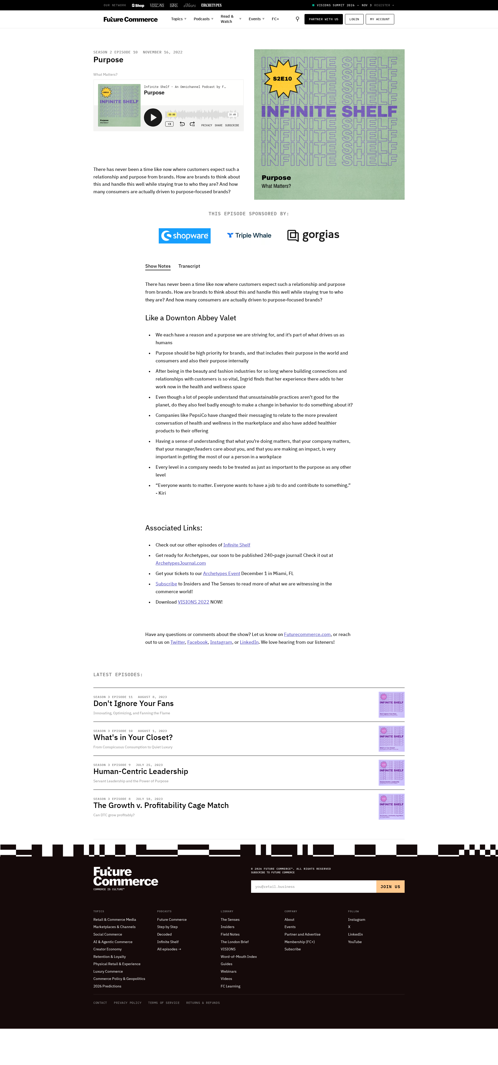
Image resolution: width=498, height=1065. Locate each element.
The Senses (230, 920)
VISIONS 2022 (193, 602)
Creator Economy (107, 949)
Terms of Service (163, 1003)
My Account (380, 19)
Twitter (177, 642)
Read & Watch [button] (231, 19)
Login (354, 19)
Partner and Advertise (303, 934)
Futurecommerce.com (307, 634)
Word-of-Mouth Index (239, 957)
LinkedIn (249, 642)
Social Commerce (107, 934)
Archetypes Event (221, 573)
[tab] (158, 266)
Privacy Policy (127, 1003)
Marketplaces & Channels (114, 927)
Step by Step (167, 927)
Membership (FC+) (300, 942)
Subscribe (166, 584)
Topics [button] (178, 19)
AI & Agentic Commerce (113, 942)
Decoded (164, 934)
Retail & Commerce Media (114, 920)
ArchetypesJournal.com (181, 563)
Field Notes (230, 934)
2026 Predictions (107, 986)
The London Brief (235, 942)
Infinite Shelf (236, 545)
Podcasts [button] (203, 19)
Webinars (229, 971)
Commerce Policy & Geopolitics (119, 979)
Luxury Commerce (108, 971)
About (289, 920)
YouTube (355, 942)
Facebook (197, 642)
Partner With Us (323, 19)
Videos (226, 979)
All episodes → (169, 949)
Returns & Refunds (203, 1003)
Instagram (221, 642)
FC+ (275, 19)
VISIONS (228, 949)
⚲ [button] (297, 19)
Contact (100, 1003)
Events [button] (257, 19)
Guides (226, 964)
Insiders (227, 927)
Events (290, 927)
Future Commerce (172, 920)
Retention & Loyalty (109, 957)
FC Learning (230, 986)
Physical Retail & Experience (117, 964)
